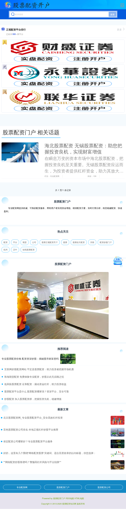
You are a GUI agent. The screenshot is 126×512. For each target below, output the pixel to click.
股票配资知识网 (69, 503)
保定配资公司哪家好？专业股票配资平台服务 (28, 441)
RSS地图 (70, 498)
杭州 (6, 249)
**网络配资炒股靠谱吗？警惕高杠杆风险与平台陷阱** (32, 462)
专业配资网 (22, 487)
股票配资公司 (104, 487)
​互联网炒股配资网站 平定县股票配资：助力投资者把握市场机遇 (39, 369)
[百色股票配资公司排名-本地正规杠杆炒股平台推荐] (117, 432)
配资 (6, 242)
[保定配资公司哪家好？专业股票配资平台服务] (117, 444)
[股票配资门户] (27, 5)
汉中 (15, 249)
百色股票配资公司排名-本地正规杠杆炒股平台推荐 (30, 429)
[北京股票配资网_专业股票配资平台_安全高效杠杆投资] (117, 420)
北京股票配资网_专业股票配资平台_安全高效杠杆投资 (33, 417)
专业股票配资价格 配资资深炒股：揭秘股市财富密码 (30, 358)
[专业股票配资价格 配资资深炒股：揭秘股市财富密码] (68, 359)
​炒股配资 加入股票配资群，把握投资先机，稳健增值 (32, 399)
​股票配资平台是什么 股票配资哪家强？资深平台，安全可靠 (36, 391)
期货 (25, 242)
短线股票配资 (29, 249)
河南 (92, 242)
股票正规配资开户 (50, 242)
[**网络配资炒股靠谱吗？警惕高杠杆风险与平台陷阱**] (117, 464)
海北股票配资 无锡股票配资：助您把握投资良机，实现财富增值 (83, 148)
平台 (15, 242)
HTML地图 (79, 498)
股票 (65, 242)
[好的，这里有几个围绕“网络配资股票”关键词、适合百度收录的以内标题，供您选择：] (117, 454)
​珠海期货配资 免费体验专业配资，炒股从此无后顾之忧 (34, 376)
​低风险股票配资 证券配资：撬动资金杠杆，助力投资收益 (35, 384)
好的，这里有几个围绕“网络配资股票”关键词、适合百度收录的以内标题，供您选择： (49, 453)
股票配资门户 (63, 487)
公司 (34, 242)
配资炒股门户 (106, 242)
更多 (119, 29)
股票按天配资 (79, 242)
